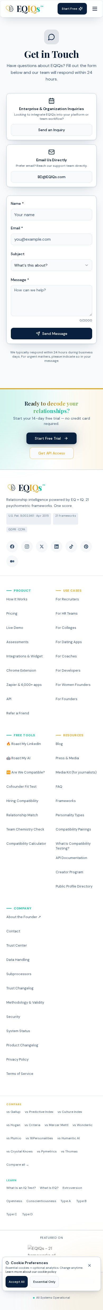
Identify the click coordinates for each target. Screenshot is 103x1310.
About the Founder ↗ (23, 917)
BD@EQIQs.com (51, 176)
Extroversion (72, 1188)
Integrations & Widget (24, 656)
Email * (17, 228)
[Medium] (12, 561)
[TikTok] (71, 546)
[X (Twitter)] (42, 546)
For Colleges (66, 627)
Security (13, 1016)
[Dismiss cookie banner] (92, 1265)
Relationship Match (22, 815)
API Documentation (71, 858)
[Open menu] (95, 9)
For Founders (66, 699)
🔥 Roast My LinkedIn (23, 744)
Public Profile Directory (74, 886)
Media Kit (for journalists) (76, 772)
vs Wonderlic (82, 1125)
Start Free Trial (48, 438)
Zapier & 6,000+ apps (24, 684)
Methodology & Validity (25, 1002)
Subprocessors (18, 974)
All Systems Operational (53, 1297)
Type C (11, 1214)
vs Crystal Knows (19, 1151)
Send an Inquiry (51, 129)
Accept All (17, 1282)
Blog (59, 744)
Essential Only (44, 1282)
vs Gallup (13, 1112)
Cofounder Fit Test (21, 786)
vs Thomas (69, 1151)
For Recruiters (67, 599)
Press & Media (67, 758)
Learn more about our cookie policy (31, 1272)
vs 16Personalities (39, 1138)
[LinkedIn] (56, 546)
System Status (18, 1031)
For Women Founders (73, 684)
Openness (14, 1201)
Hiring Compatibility (22, 801)
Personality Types (70, 815)
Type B (81, 1201)
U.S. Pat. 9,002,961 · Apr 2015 (28, 516)
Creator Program (69, 872)
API (8, 699)
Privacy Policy (17, 1059)
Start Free (69, 9)
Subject (18, 253)
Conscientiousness (41, 1201)
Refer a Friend (17, 713)
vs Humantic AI (68, 1138)
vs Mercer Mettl (56, 1125)
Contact (13, 931)
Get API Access (51, 453)
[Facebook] (12, 546)
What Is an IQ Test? (21, 1188)
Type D (27, 1214)
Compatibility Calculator (26, 843)
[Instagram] (27, 546)
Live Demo (14, 627)
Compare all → (17, 1164)
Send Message (54, 333)
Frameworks (66, 801)
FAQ (59, 786)
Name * (17, 203)
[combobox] (51, 265)
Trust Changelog (20, 988)
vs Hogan (13, 1125)
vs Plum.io (13, 1138)
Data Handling (18, 959)
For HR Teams (67, 613)
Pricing (11, 613)
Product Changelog (22, 1045)
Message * (20, 279)
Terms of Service (19, 1073)
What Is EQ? (49, 1188)
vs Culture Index (70, 1112)
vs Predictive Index (39, 1112)
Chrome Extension (21, 670)
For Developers (68, 670)
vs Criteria (32, 1125)
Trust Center (16, 945)
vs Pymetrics (47, 1151)
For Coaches (66, 656)
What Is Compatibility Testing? (73, 846)
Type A (65, 1201)
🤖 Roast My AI (18, 758)
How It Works (16, 599)
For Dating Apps (69, 642)
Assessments (17, 642)
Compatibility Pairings (73, 829)
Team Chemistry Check (25, 829)
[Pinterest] (86, 546)
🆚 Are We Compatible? (25, 772)
